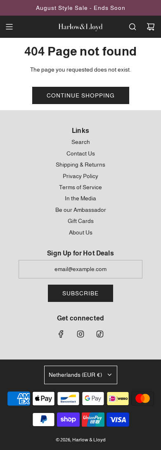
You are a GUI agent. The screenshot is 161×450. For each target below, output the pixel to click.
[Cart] (151, 27)
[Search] (132, 27)
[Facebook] (61, 334)
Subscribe (80, 293)
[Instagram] (80, 334)
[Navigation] (9, 27)
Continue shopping (81, 95)
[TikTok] (100, 334)
